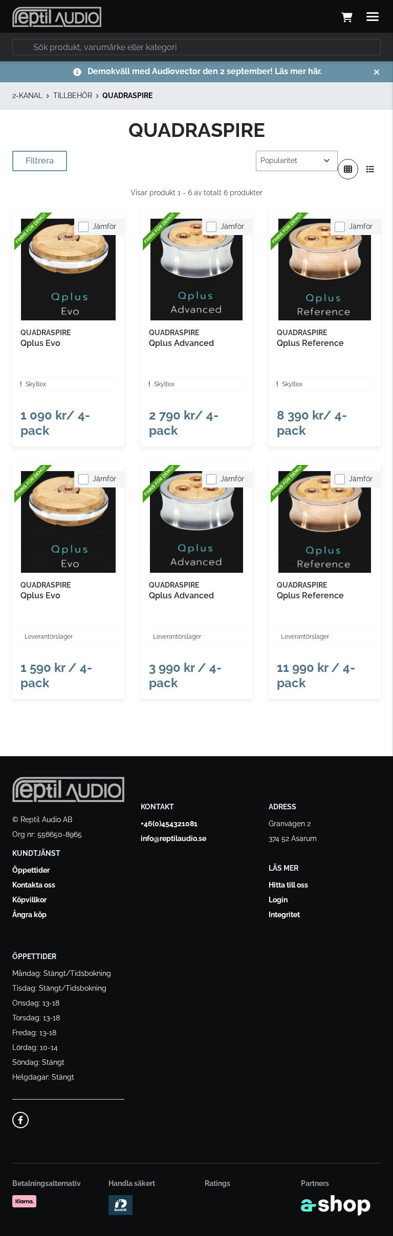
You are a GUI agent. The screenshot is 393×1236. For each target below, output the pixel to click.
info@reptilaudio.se (173, 838)
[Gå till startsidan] (56, 17)
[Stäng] (376, 72)
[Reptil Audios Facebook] (20, 1120)
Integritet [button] (284, 915)
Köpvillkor (29, 900)
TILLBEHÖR (72, 95)
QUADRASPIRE (127, 95)
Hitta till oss (288, 885)
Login (278, 900)
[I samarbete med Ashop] (335, 1205)
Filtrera (40, 161)
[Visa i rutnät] (348, 169)
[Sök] (22, 47)
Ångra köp (29, 915)
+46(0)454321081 (169, 824)
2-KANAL (27, 95)
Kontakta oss (33, 885)
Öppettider (31, 870)
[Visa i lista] (370, 169)
